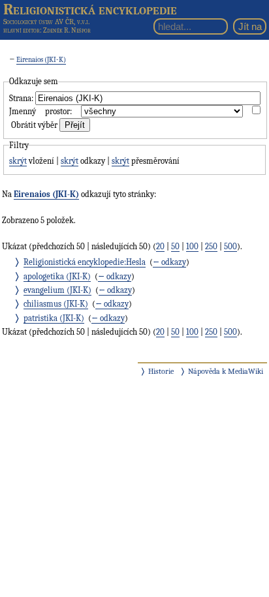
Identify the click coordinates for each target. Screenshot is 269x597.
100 (192, 246)
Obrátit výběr (34, 125)
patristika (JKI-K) (54, 318)
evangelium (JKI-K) (57, 290)
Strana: (21, 98)
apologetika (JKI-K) (57, 276)
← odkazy (169, 262)
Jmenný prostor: (40, 111)
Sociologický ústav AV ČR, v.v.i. (46, 21)
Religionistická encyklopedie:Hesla (85, 262)
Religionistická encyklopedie (90, 9)
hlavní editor (21, 30)
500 (230, 246)
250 (211, 246)
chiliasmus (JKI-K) (56, 304)
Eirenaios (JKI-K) (41, 59)
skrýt (18, 161)
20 (160, 246)
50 (175, 246)
